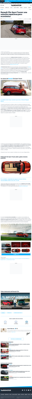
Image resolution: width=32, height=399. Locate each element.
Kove (20, 3)
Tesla (13, 3)
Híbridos (29, 7)
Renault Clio (9, 312)
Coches (11, 7)
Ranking (21, 7)
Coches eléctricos (24, 3)
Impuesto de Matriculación (23, 186)
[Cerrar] (30, 20)
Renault (10, 78)
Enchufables (11, 370)
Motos (29, 394)
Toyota (2, 3)
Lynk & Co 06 (6, 3)
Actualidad (2, 7)
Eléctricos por (5, 2)
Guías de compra (16, 7)
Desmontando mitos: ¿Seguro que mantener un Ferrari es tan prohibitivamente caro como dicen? (15, 54)
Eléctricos (25, 7)
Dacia (15, 3)
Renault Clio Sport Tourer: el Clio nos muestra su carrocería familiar (17, 258)
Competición (7, 7)
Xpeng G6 (10, 3)
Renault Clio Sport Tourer (14, 64)
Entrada (2, 9)
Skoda (18, 3)
